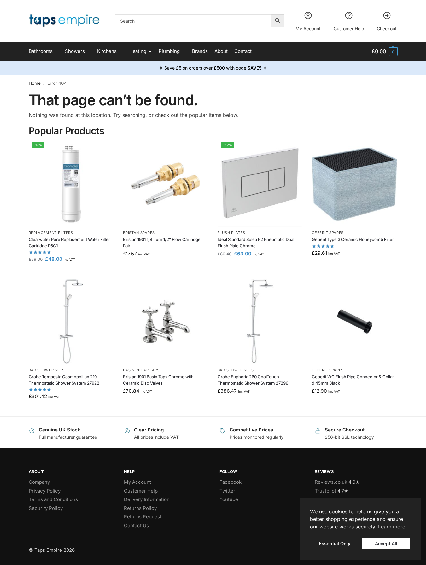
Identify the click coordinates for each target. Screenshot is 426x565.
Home (35, 83)
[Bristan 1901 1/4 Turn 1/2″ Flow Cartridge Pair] (165, 184)
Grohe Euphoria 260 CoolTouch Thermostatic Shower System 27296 (253, 379)
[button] (384, 51)
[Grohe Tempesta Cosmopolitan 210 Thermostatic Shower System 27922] (71, 321)
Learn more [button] (391, 526)
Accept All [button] (386, 543)
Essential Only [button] (334, 543)
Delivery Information (147, 499)
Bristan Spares (139, 233)
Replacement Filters (51, 233)
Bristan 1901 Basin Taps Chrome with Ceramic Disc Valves (158, 379)
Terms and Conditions (53, 499)
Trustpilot (325, 491)
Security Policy (46, 508)
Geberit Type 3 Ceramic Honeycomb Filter (353, 239)
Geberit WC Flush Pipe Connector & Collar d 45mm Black (353, 379)
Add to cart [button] (71, 272)
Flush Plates (231, 233)
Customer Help (349, 28)
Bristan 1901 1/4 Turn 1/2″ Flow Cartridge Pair (162, 242)
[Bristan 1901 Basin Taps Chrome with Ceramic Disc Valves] (165, 321)
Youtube (228, 499)
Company (39, 482)
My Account (308, 28)
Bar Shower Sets (47, 370)
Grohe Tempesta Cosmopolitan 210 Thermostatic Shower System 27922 (64, 379)
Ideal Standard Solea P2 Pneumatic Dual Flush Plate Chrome (256, 242)
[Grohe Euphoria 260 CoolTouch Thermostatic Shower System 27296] (260, 321)
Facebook (230, 482)
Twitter (227, 491)
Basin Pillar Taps (141, 370)
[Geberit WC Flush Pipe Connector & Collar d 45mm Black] (354, 321)
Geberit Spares (328, 233)
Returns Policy (140, 508)
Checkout (387, 28)
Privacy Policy (45, 491)
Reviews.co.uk (331, 482)
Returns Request (142, 517)
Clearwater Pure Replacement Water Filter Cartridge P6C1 (69, 242)
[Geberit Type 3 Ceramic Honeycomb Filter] (354, 184)
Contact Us (136, 525)
